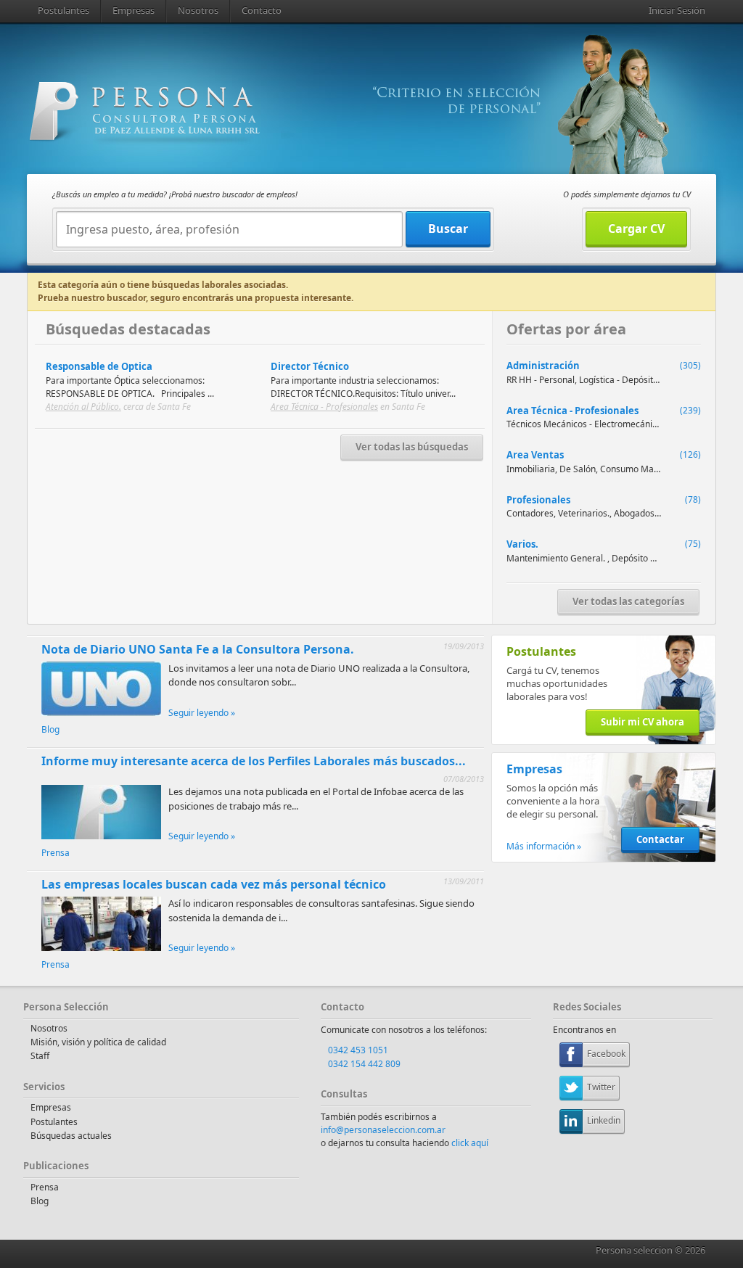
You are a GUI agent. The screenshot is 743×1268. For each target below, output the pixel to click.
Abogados (634, 513)
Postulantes (63, 10)
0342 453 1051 (358, 1050)
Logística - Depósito (618, 380)
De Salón (577, 469)
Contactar (660, 839)
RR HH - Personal (540, 380)
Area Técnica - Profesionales (324, 406)
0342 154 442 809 (364, 1064)
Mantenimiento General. (556, 558)
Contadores (530, 513)
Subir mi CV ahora (642, 721)
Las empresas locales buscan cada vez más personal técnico (213, 884)
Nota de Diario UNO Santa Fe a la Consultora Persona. (197, 649)
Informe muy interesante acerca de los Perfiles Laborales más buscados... (253, 761)
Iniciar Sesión (677, 10)
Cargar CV (636, 228)
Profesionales (538, 499)
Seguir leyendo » (201, 713)
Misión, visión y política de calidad (98, 1042)
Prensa (55, 853)
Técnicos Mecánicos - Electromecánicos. (587, 424)
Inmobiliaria (530, 469)
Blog (50, 729)
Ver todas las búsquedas (412, 446)
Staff (39, 1056)
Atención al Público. (83, 406)
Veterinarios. (583, 513)
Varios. (522, 544)
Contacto (262, 10)
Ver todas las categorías (628, 601)
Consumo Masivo (635, 469)
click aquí (469, 1143)
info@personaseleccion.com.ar (383, 1130)
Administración (543, 365)
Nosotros (198, 10)
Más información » (543, 846)
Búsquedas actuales (71, 1135)
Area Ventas (535, 454)
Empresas (133, 10)
